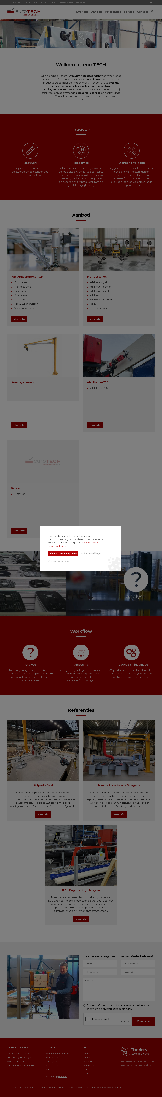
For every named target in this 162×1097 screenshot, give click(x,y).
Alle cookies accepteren (63, 553)
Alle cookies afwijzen (59, 560)
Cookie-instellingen (91, 553)
